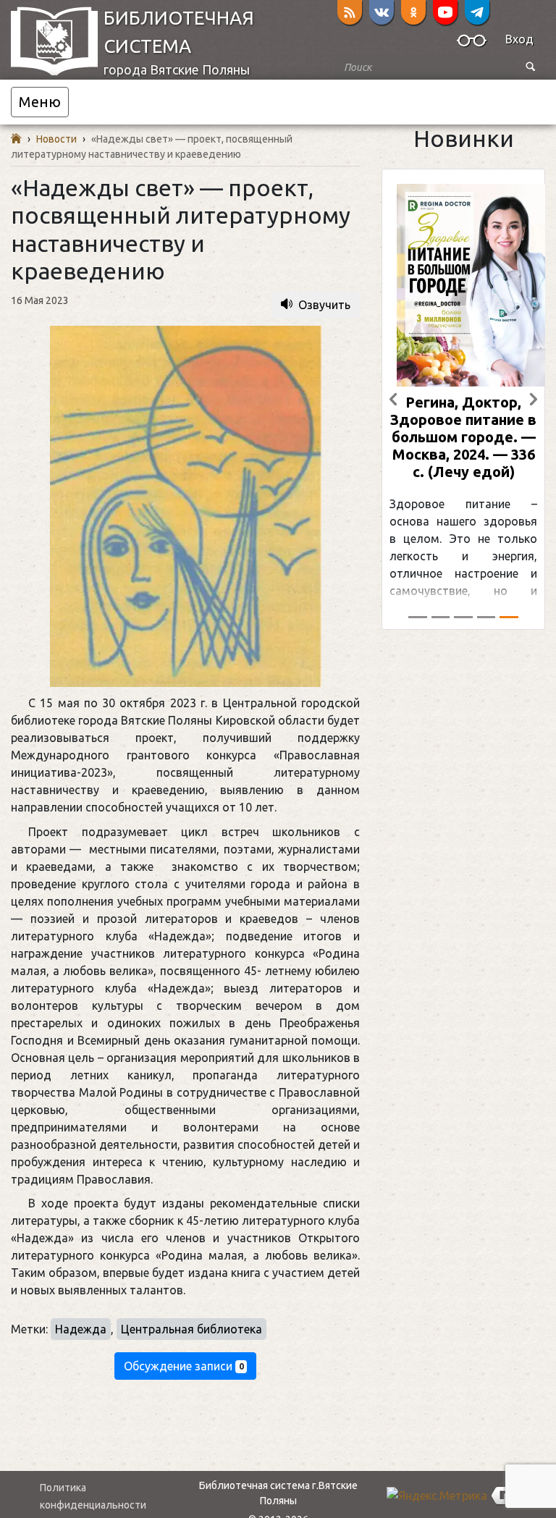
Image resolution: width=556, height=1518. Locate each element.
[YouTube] (445, 12)
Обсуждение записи (184, 1365)
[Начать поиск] (530, 67)
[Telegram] (477, 12)
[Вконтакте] (381, 12)
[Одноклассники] (413, 12)
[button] (472, 43)
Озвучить (324, 304)
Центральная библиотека (191, 1329)
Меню (40, 101)
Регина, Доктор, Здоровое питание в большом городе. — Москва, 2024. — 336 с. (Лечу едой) (463, 437)
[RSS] (349, 12)
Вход (519, 39)
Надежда (80, 1329)
